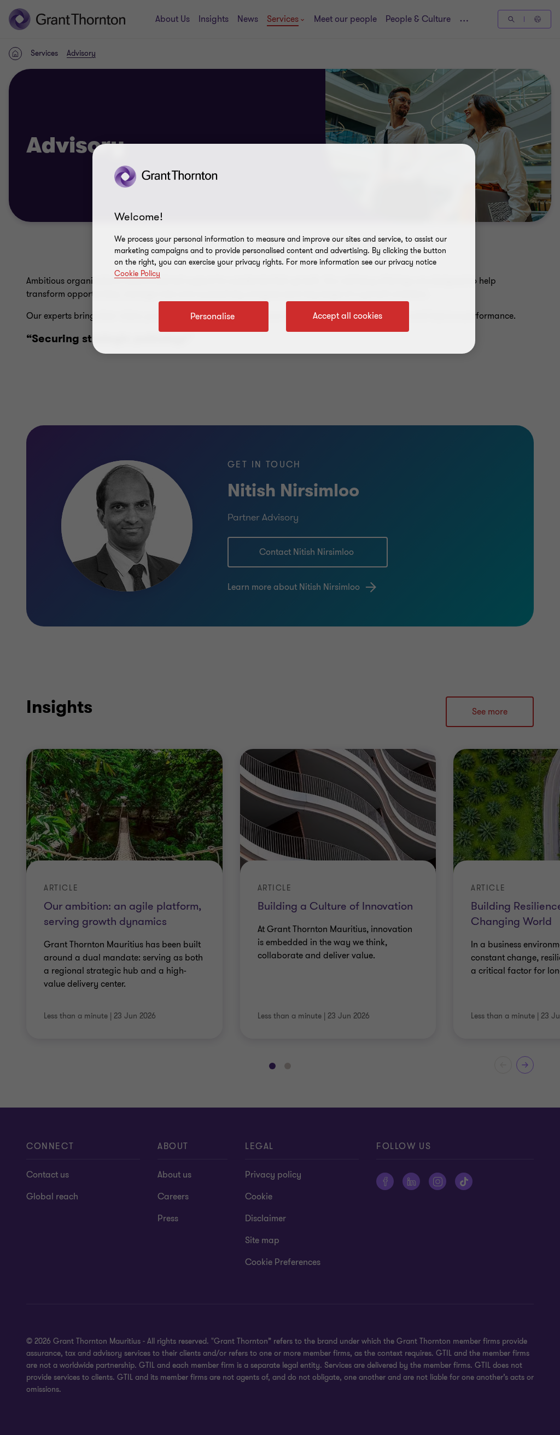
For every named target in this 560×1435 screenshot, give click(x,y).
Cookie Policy (137, 273)
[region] (283, 249)
